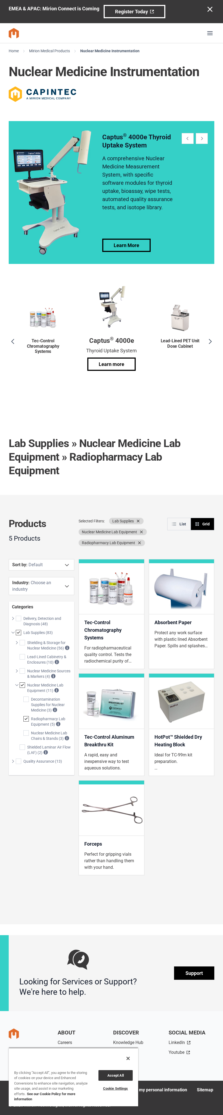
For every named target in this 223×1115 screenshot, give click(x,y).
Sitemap (205, 1089)
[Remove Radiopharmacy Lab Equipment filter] (139, 543)
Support (194, 973)
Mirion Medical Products (49, 51)
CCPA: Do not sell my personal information (145, 1089)
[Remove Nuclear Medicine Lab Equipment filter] (141, 532)
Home (14, 51)
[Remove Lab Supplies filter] (138, 521)
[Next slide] (202, 138)
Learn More (126, 245)
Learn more (111, 364)
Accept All (115, 1075)
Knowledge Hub (128, 1042)
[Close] (128, 1058)
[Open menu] (210, 33)
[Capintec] (42, 94)
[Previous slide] (188, 138)
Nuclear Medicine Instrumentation (110, 51)
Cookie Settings (115, 1088)
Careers (65, 1042)
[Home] (14, 33)
